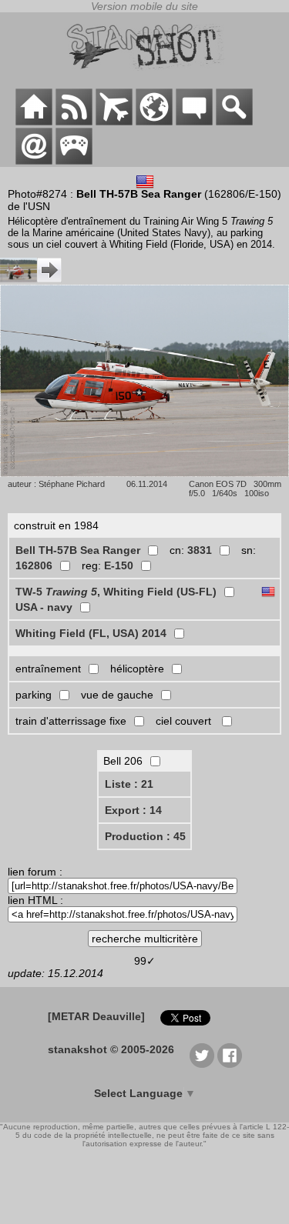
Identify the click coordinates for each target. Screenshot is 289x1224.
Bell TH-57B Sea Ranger (77, 550)
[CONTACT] (33, 161)
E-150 (118, 565)
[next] (31, 278)
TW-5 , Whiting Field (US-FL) (116, 591)
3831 (199, 550)
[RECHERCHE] (234, 121)
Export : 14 (133, 810)
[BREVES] (73, 121)
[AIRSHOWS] (154, 121)
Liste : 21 (129, 784)
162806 (33, 565)
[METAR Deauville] (96, 1016)
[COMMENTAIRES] (194, 121)
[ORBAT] (114, 121)
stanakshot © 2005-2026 (111, 1049)
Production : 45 (145, 836)
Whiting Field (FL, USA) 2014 (90, 633)
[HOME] (33, 121)
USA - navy (43, 607)
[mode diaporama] (144, 473)
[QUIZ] (73, 161)
